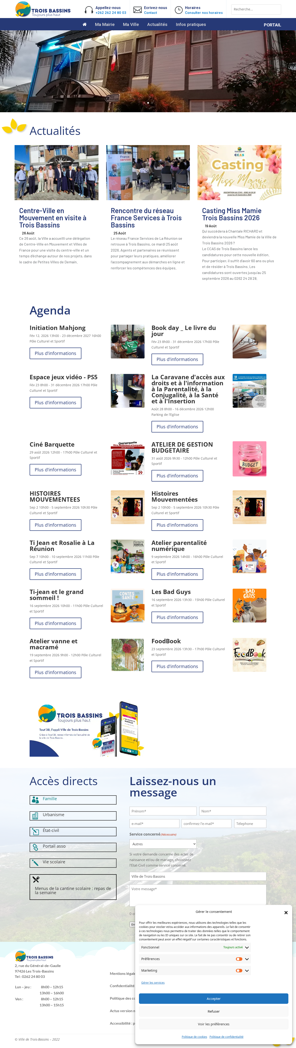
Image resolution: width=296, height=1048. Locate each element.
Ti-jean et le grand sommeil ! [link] (56, 595)
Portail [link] (272, 25)
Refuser (214, 1011)
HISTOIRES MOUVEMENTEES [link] (55, 496)
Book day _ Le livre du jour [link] (183, 330)
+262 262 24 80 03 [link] (111, 13)
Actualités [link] (157, 25)
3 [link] (152, 103)
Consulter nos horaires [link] (204, 13)
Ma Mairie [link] (105, 25)
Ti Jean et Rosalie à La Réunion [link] (62, 545)
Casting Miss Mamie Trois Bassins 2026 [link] (232, 214)
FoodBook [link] (166, 641)
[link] (43, 16)
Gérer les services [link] (153, 983)
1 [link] (144, 103)
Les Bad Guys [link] (171, 592)
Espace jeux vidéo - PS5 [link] (64, 377)
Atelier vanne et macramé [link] (53, 644)
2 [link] (148, 103)
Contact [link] (150, 13)
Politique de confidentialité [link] (227, 1037)
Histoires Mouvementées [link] (174, 496)
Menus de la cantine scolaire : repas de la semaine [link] (73, 890)
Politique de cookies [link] (194, 1037)
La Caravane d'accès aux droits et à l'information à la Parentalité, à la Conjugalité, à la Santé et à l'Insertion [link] (188, 389)
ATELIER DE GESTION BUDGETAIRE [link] (182, 447)
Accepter (214, 998)
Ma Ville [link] (131, 25)
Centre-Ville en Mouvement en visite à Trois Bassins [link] (52, 217)
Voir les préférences (213, 1024)
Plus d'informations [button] (55, 353)
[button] (286, 912)
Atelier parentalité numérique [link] (179, 545)
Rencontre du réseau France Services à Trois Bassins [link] (146, 217)
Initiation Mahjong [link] (58, 327)
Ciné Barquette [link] (52, 444)
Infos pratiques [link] (191, 25)
